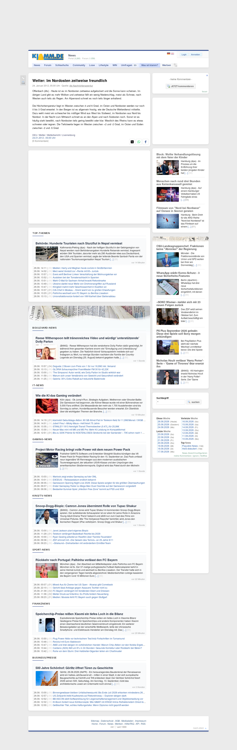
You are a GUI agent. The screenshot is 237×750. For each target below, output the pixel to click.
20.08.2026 (163, 442)
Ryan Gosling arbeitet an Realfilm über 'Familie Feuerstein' (82, 536)
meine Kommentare (182, 455)
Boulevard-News (44, 327)
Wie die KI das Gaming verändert (58, 395)
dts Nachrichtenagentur (81, 85)
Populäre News (190, 445)
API (137, 723)
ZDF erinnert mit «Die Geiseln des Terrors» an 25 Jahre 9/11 (83, 539)
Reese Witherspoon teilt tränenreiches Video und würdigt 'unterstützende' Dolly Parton (87, 340)
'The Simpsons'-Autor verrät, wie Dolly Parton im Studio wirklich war (86, 372)
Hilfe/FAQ (129, 723)
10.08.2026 (188, 438)
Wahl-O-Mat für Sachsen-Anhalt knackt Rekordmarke (79, 280)
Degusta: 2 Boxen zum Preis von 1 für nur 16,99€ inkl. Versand (84, 366)
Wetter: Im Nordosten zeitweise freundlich (69, 80)
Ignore (196, 455)
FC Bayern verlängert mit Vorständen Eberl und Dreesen (81, 590)
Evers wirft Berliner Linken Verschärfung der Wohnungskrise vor (85, 274)
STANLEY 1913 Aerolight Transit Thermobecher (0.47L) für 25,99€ (86, 426)
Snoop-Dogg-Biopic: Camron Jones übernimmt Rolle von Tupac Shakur (86, 506)
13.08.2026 (188, 430)
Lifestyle (104, 65)
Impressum (140, 720)
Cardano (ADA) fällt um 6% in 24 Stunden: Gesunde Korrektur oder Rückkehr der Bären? (97, 647)
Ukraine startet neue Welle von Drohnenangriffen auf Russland (84, 283)
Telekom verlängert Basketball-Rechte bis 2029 (76, 533)
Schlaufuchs (62, 65)
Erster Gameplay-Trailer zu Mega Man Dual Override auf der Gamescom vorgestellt (94, 485)
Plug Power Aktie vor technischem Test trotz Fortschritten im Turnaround (89, 638)
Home (95, 723)
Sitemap (95, 720)
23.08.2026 (163, 434)
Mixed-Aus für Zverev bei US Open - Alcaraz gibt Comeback (83, 584)
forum (204, 91)
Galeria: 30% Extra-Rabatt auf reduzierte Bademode (79, 378)
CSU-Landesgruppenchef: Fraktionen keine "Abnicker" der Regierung (180, 247)
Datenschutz (107, 720)
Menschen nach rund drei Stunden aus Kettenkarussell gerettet (178, 182)
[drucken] (23, 83)
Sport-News (41, 549)
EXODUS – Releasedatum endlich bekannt (74, 479)
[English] (172, 53)
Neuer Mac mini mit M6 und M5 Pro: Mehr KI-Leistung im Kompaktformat (89, 429)
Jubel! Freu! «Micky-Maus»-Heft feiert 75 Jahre (76, 423)
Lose (92, 65)
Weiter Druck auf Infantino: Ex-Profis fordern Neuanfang (81, 593)
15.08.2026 (188, 424)
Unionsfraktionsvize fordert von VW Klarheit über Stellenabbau (84, 296)
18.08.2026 (163, 448)
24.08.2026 (163, 427)
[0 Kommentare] (40, 140)
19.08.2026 (163, 445)
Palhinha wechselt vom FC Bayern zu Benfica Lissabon (80, 293)
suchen (195, 402)
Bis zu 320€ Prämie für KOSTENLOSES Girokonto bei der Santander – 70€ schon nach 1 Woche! (101, 432)
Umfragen (129, 65)
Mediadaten (127, 720)
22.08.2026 (163, 437)
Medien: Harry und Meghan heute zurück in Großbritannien (82, 267)
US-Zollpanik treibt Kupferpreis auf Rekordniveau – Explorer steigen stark (89, 695)
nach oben (198, 727)
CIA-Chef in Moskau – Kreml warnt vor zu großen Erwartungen (84, 289)
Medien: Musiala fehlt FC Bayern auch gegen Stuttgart (80, 597)
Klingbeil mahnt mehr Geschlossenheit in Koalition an (80, 286)
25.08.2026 (163, 424)
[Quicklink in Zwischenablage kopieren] (23, 78)
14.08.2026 (188, 427)
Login (184, 54)
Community (79, 65)
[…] (111, 259)
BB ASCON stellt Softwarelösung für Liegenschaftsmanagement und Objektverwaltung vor (98, 698)
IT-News (38, 385)
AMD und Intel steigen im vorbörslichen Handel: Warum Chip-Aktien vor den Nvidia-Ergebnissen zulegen (105, 644)
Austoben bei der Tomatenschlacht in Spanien (76, 277)
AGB (117, 720)
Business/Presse (44, 657)
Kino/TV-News (42, 495)
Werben (166, 65)
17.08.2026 (163, 451)
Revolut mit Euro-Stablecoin (67, 641)
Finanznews (41, 603)
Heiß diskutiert (189, 448)
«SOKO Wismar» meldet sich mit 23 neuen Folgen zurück (178, 303)
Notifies (203, 455)
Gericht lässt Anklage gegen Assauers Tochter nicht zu (80, 587)
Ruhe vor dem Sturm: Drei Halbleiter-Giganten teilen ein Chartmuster (87, 651)
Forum (47, 65)
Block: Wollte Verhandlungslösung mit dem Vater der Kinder (178, 155)
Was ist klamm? (149, 65)
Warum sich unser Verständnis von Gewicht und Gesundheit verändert (88, 375)
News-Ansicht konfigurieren (194, 452)
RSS (143, 723)
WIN (115, 65)
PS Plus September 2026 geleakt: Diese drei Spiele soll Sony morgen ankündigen (178, 333)
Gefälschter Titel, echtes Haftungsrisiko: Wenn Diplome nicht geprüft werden (91, 705)
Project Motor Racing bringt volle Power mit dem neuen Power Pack (83, 449)
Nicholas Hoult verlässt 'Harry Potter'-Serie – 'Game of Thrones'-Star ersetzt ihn (180, 363)
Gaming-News (42, 439)
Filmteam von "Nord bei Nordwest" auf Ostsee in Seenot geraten (178, 209)
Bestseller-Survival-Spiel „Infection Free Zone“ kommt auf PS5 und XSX (88, 489)
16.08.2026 (188, 421)
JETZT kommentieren (182, 86)
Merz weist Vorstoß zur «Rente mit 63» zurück (76, 271)
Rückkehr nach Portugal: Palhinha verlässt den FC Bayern (77, 560)
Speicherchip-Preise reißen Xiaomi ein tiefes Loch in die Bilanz (79, 614)
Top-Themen (41, 233)
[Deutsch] (169, 53)
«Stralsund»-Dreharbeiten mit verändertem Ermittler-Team (82, 543)
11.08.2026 (188, 435)
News (37, 65)
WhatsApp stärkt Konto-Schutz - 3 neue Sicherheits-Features (178, 274)
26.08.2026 (163, 421)
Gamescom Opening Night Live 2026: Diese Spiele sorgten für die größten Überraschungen (99, 482)
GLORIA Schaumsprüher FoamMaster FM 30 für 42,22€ (81, 369)
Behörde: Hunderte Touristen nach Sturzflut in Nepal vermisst (79, 243)
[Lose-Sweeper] (175, 66)
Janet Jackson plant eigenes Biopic (70, 530)
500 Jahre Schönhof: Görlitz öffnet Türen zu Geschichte (74, 668)
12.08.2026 (188, 432)
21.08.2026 (163, 440)
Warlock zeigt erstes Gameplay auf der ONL (75, 476)
